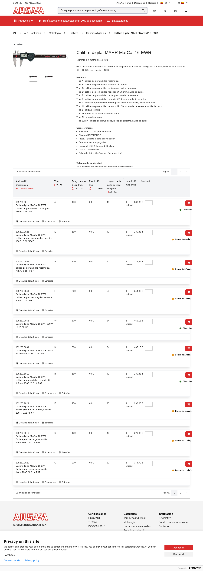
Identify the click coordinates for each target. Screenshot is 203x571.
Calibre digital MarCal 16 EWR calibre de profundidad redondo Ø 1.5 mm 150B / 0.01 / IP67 (33, 380)
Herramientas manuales (137, 526)
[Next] (66, 58)
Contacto (164, 526)
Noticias (152, 3)
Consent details (12, 560)
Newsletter (165, 518)
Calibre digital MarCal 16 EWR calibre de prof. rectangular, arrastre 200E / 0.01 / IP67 (34, 297)
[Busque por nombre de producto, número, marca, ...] (143, 10)
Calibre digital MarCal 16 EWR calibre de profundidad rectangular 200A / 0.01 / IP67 (33, 267)
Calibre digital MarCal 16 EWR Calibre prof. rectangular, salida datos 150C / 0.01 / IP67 (31, 439)
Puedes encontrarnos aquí (173, 522)
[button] (176, 11)
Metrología (129, 522)
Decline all (178, 554)
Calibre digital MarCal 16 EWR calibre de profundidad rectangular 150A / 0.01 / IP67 (33, 208)
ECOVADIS (95, 518)
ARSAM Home (124, 3)
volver (20, 44)
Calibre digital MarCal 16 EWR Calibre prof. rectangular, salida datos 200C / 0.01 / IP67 (31, 469)
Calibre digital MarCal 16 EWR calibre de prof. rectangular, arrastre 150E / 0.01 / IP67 (34, 238)
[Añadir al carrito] (188, 203)
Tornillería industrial (135, 518)
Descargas (139, 3)
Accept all (179, 547)
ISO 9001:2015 (96, 526)
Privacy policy (32, 560)
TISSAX (93, 522)
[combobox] (102, 10)
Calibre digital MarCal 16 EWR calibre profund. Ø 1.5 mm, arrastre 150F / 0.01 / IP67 (33, 409)
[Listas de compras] (165, 11)
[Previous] (15, 58)
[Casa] (15, 33)
